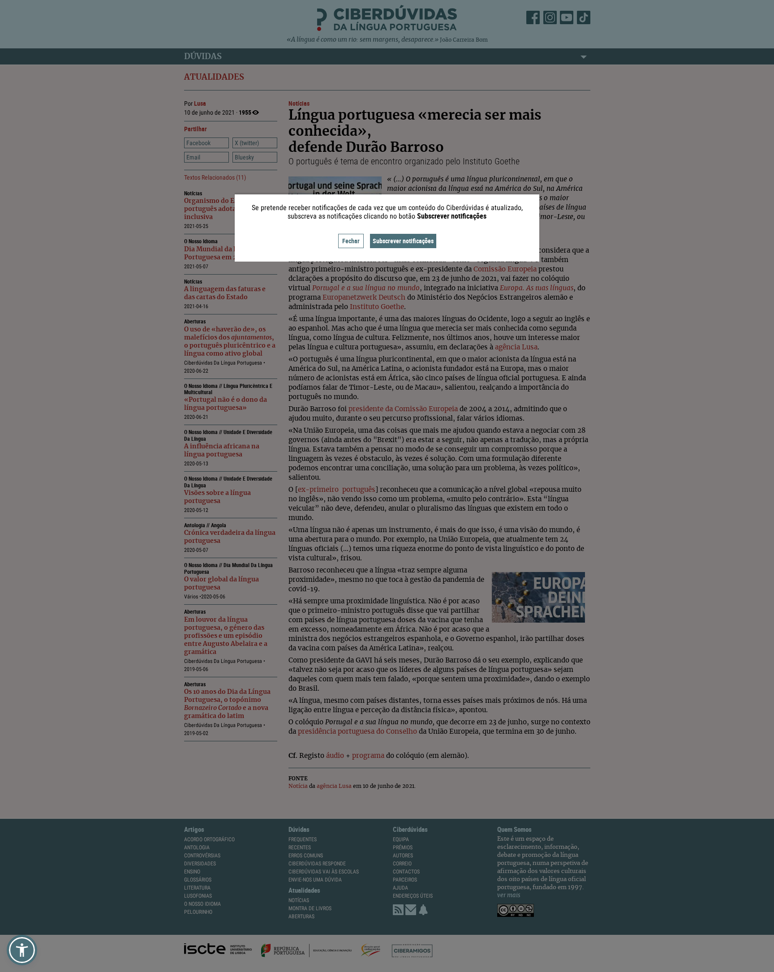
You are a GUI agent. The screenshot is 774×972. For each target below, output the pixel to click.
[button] (22, 950)
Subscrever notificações (403, 241)
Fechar (351, 241)
